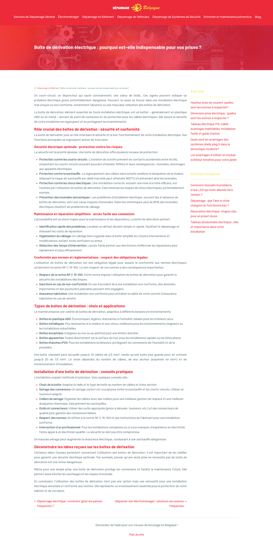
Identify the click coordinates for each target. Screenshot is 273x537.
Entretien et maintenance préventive (228, 17)
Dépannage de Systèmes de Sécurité (176, 17)
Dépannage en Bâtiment (98, 17)
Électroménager (68, 17)
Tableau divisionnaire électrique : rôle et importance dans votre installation (214, 226)
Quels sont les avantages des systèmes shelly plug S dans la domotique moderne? (210, 144)
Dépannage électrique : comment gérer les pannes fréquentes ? (69, 504)
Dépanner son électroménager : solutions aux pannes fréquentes (149, 504)
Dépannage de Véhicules (133, 17)
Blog (258, 17)
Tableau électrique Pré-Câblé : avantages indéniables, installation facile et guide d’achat (213, 128)
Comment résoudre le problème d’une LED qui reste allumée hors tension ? (212, 190)
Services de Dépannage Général (34, 17)
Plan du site (136, 534)
